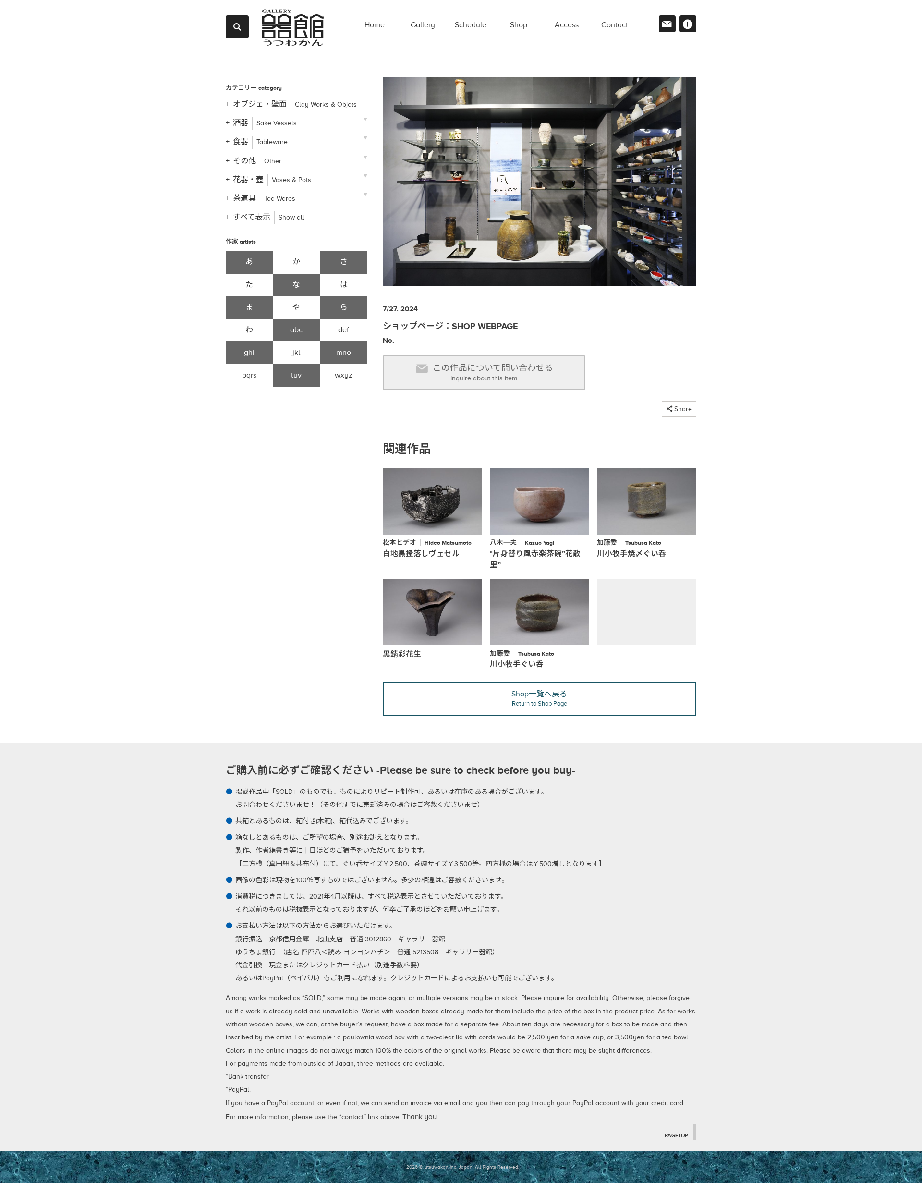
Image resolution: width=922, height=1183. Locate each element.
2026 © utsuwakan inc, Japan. (439, 1167)
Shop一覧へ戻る (539, 698)
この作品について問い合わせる (493, 372)
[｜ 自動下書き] (539, 185)
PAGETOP (676, 1135)
